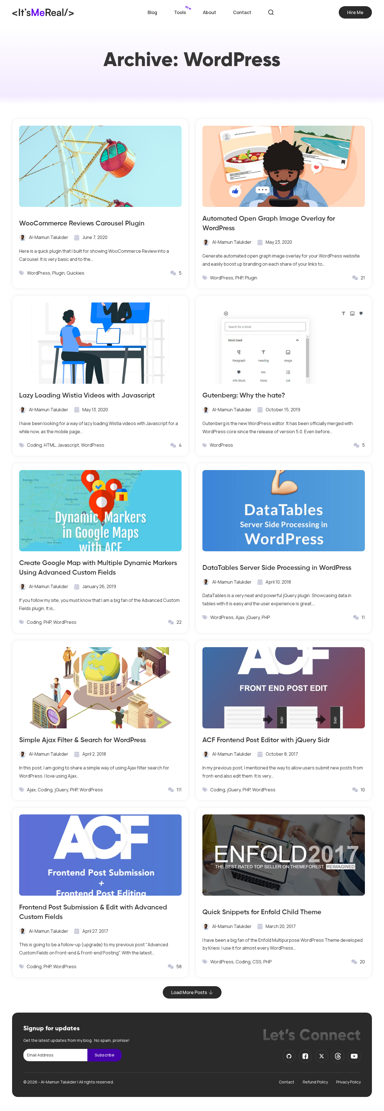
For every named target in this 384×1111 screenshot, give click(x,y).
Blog (152, 12)
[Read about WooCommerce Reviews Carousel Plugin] (100, 166)
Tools (180, 12)
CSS (256, 962)
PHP (239, 278)
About (209, 12)
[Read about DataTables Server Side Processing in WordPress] (283, 510)
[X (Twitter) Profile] (321, 1056)
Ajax (240, 617)
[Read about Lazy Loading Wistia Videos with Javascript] (100, 343)
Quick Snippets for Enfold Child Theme (261, 912)
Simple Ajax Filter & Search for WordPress (82, 740)
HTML (50, 445)
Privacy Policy (348, 1082)
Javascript (68, 445)
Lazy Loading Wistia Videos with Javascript (87, 395)
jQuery (253, 617)
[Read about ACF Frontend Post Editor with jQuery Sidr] (283, 687)
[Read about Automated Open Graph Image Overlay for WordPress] (283, 166)
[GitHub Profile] (289, 1056)
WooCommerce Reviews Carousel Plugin (81, 223)
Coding (34, 445)
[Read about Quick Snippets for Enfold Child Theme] (283, 855)
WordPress (38, 273)
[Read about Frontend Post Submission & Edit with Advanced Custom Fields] (100, 855)
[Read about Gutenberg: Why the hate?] (283, 343)
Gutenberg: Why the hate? (243, 395)
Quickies (75, 273)
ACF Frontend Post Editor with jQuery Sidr (266, 740)
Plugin (58, 273)
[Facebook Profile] (305, 1056)
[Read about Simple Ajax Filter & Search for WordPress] (100, 687)
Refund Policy (315, 1082)
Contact (242, 12)
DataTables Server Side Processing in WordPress (276, 567)
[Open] (271, 12)
